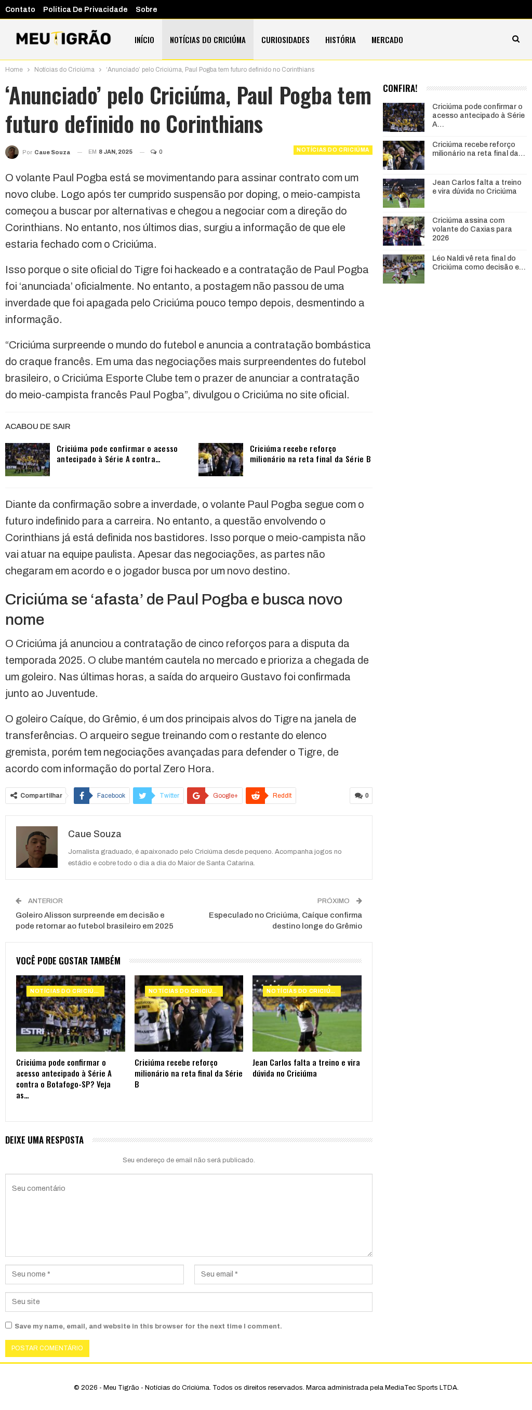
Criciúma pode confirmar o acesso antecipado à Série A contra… (117, 453)
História (340, 39)
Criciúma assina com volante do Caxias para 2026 (472, 229)
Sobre (146, 10)
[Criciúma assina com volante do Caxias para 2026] (403, 231)
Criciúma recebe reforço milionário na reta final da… (478, 149)
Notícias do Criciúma (208, 39)
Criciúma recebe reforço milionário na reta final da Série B (310, 453)
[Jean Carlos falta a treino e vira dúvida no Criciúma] (307, 1013)
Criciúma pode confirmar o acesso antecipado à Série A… (478, 115)
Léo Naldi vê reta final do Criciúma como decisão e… (479, 262)
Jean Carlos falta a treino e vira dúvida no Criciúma (477, 187)
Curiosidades (285, 39)
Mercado (387, 39)
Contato (20, 10)
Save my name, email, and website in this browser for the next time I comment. (148, 1326)
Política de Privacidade (85, 10)
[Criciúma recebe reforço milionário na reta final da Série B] (220, 459)
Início (144, 39)
